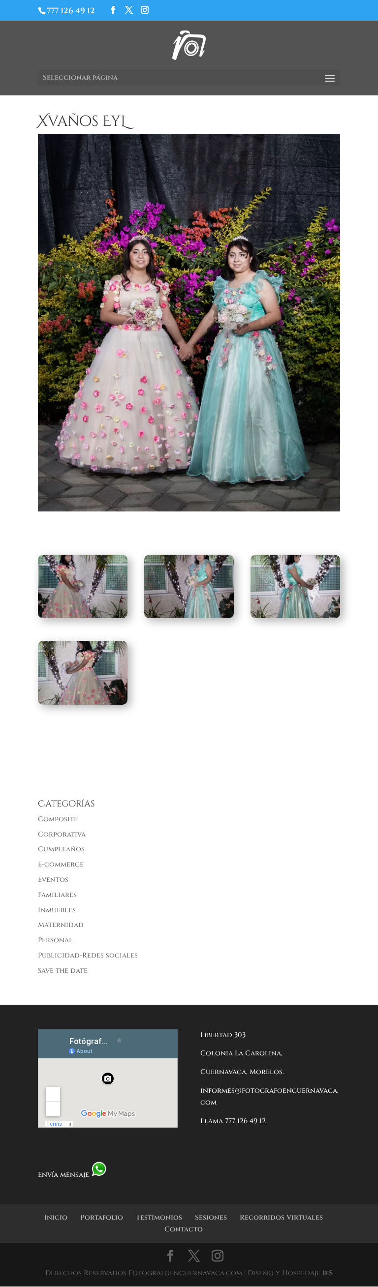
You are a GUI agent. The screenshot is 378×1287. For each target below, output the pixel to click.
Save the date (63, 970)
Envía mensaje (64, 1174)
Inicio (55, 1217)
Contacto (183, 1229)
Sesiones (211, 1217)
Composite (58, 819)
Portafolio (101, 1217)
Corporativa (62, 834)
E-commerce (61, 864)
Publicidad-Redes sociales (88, 955)
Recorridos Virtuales (281, 1217)
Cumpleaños (61, 849)
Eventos (53, 879)
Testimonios (159, 1217)
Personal (55, 940)
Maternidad (61, 924)
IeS (327, 1273)
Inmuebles (57, 910)
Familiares (57, 894)
